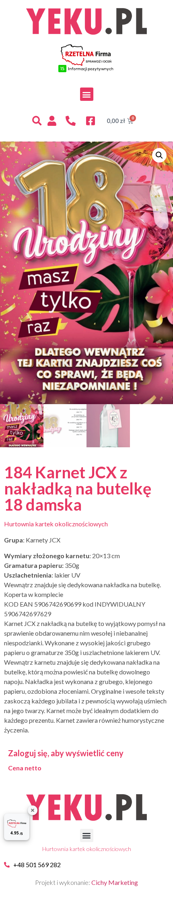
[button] (86, 94)
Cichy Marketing (114, 882)
